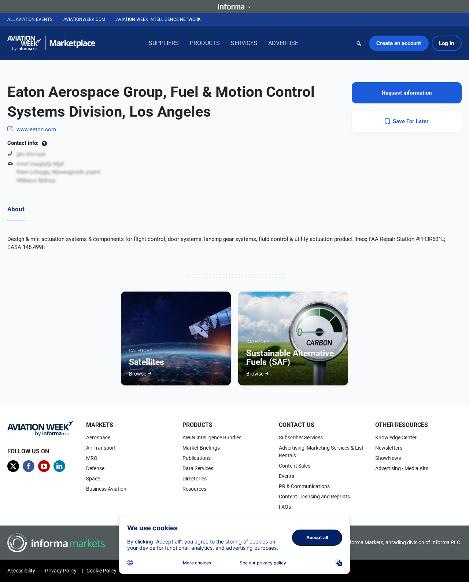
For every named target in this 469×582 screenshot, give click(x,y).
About (16, 209)
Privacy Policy (61, 571)
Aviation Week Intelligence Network (158, 19)
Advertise (283, 43)
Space (93, 479)
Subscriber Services (301, 437)
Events (286, 476)
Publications (196, 458)
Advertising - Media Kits (401, 468)
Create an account (398, 43)
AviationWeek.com (84, 19)
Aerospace (98, 437)
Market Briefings (201, 448)
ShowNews (388, 458)
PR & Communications (304, 486)
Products (205, 43)
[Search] (359, 43)
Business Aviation (106, 489)
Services (244, 43)
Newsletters (388, 448)
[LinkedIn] (59, 466)
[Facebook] (28, 466)
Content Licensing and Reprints (314, 496)
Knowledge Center (396, 437)
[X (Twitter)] (13, 466)
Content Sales (294, 466)
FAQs (285, 507)
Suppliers (164, 43)
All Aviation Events (29, 19)
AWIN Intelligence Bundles (211, 437)
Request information (407, 92)
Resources (194, 489)
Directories (194, 479)
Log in (446, 43)
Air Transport (101, 448)
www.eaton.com (36, 129)
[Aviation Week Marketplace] (51, 43)
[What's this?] (44, 143)
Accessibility (21, 571)
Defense (95, 468)
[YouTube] (44, 466)
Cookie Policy (101, 571)
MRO (91, 458)
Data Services (197, 468)
